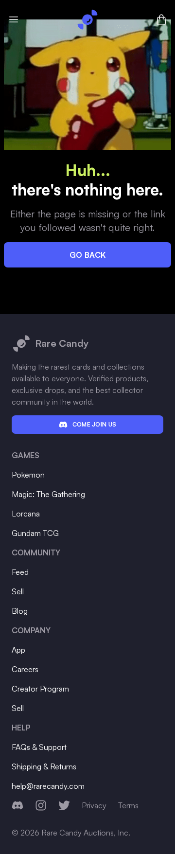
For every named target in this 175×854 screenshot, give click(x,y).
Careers (25, 669)
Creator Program (40, 689)
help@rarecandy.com (48, 786)
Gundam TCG (35, 533)
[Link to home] (87, 19)
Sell (18, 591)
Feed (20, 572)
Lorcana (26, 513)
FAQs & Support (39, 747)
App (18, 650)
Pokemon (28, 475)
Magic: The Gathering (48, 494)
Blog (20, 611)
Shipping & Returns (44, 766)
